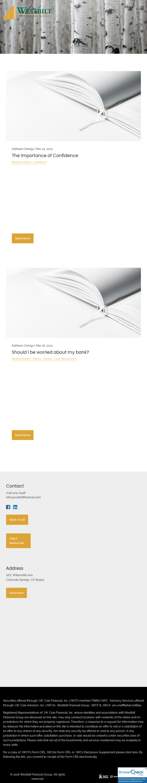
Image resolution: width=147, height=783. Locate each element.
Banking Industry (21, 162)
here (135, 752)
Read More (22, 238)
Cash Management (65, 358)
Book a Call (17, 520)
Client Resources (16, 540)
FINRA (95, 700)
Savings (47, 358)
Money (37, 358)
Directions (16, 593)
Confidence (40, 162)
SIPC (104, 700)
